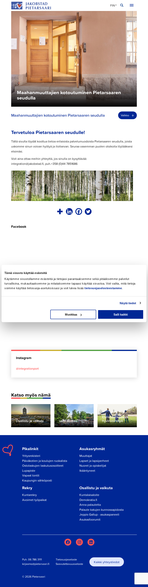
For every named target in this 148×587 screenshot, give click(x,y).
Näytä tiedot (128, 303)
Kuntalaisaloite (89, 495)
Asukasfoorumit (89, 519)
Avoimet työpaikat (34, 500)
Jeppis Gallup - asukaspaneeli (99, 514)
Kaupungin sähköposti (37, 480)
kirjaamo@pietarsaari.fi (35, 564)
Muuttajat (85, 456)
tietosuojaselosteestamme (103, 288)
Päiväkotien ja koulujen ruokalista (44, 461)
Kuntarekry (29, 495)
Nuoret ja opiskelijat (92, 465)
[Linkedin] (69, 211)
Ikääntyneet (87, 470)
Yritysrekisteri (31, 456)
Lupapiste (28, 470)
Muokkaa (71, 314)
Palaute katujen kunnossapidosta (101, 509)
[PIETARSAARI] (31, 5)
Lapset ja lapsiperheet (94, 461)
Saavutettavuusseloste (69, 564)
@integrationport (27, 368)
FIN (112, 5)
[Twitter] (88, 211)
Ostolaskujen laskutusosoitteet (42, 465)
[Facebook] (78, 211)
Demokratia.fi (88, 500)
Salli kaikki (121, 314)
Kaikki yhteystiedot (106, 562)
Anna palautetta (90, 504)
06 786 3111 (35, 559)
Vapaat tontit (30, 475)
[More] (59, 211)
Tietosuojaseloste (66, 559)
